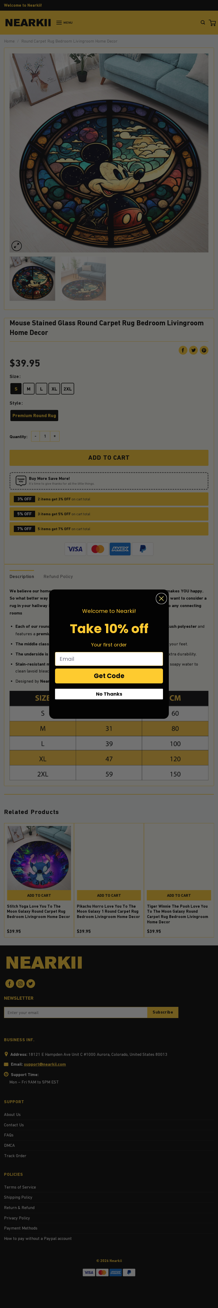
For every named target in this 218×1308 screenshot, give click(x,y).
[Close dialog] (161, 598)
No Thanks (109, 694)
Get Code (109, 675)
